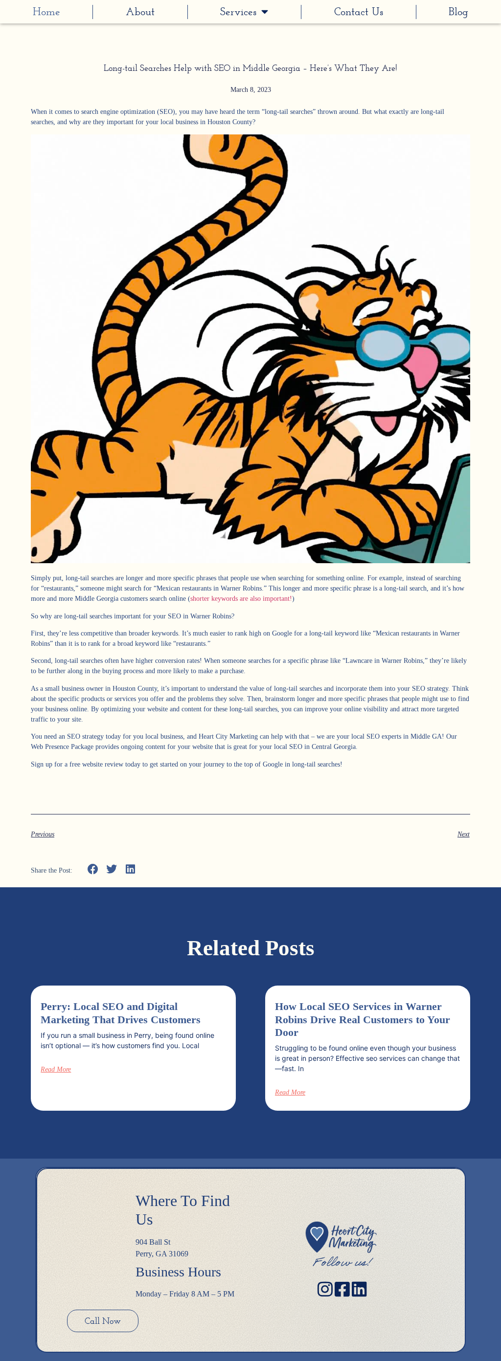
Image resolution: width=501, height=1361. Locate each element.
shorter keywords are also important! (241, 598)
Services (238, 11)
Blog (458, 11)
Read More (56, 1069)
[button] (92, 869)
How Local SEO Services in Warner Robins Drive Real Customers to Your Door (362, 1019)
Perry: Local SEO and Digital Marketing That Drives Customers (121, 1012)
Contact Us (358, 11)
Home (46, 11)
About (140, 11)
